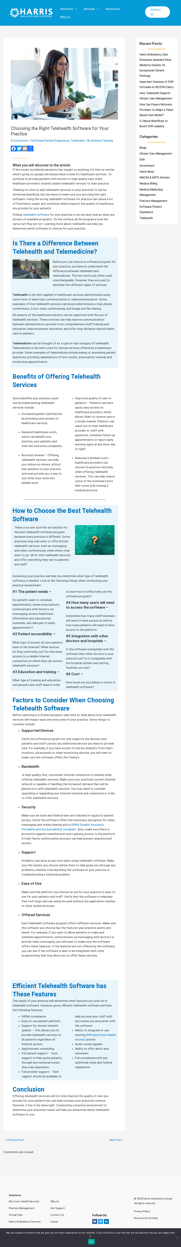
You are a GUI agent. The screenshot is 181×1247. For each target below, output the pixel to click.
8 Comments (19, 140)
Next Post (117, 1140)
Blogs (143, 147)
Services (89, 9)
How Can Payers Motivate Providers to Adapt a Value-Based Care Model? (156, 110)
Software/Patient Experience (50, 140)
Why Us (65, 17)
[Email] (25, 149)
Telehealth (78, 140)
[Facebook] (13, 149)
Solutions (66, 9)
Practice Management (153, 201)
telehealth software (36, 214)
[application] (75, 9)
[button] (157, 12)
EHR (142, 159)
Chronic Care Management (155, 153)
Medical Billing (148, 183)
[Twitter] (19, 149)
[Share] (30, 149)
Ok (91, 1241)
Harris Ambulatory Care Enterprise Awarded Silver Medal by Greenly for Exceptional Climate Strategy (155, 65)
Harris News (146, 171)
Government (147, 165)
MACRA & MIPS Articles (154, 177)
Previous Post (14, 1140)
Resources (113, 9)
